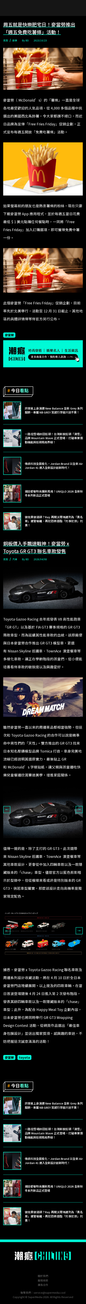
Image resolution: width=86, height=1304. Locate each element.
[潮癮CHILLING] (43, 1256)
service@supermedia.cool (49, 1292)
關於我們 (43, 1276)
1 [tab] (40, 841)
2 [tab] (46, 841)
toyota (24, 1057)
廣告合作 (43, 1285)
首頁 (5, 40)
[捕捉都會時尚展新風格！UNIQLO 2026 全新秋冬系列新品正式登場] (12, 493)
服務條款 (43, 1280)
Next (79, 809)
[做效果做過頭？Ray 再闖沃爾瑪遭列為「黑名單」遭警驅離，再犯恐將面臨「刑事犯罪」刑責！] (12, 521)
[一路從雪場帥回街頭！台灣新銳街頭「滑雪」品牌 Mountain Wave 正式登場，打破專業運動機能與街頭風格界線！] (12, 438)
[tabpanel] (43, 811)
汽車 (14, 559)
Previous (6, 809)
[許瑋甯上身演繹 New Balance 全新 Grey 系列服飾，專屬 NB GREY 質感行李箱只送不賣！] (12, 410)
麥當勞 (9, 335)
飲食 (14, 40)
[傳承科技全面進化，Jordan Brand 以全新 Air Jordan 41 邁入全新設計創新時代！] (12, 466)
